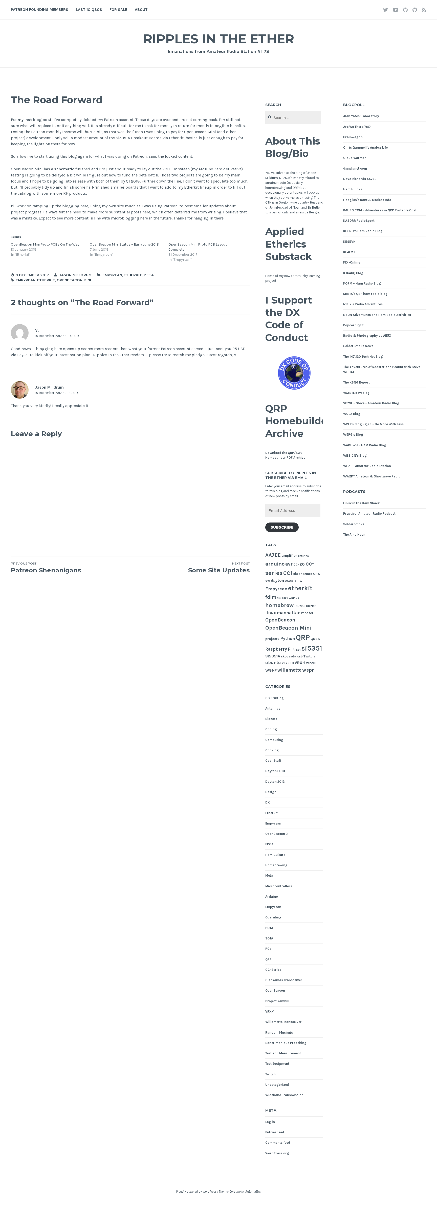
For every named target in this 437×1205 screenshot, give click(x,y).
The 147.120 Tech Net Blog (363, 356)
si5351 (311, 648)
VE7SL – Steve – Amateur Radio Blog (371, 403)
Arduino (271, 896)
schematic (64, 169)
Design (270, 792)
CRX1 (317, 574)
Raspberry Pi (278, 649)
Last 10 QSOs (89, 9)
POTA (269, 928)
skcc (284, 656)
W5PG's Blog (353, 434)
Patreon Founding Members (39, 9)
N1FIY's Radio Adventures (363, 304)
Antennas (272, 708)
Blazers (271, 719)
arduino (275, 564)
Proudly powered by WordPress (196, 1191)
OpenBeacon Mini (74, 280)
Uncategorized (277, 1085)
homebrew (279, 605)
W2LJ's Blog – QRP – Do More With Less (373, 424)
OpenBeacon (280, 620)
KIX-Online (351, 262)
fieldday (282, 597)
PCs (268, 949)
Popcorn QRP (353, 325)
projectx (272, 639)
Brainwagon (353, 137)
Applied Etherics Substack (288, 244)
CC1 (287, 573)
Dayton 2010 (275, 771)
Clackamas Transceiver (283, 980)
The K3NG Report (356, 382)
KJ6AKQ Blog (353, 273)
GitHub (294, 597)
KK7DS (311, 606)
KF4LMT (349, 252)
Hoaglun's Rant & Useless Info (367, 200)
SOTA (269, 938)
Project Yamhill (277, 1001)
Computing (274, 740)
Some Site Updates (219, 567)
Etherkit (133, 275)
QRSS (315, 639)
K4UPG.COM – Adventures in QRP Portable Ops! (379, 210)
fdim (270, 597)
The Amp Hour (354, 534)
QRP (303, 637)
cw (267, 580)
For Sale (118, 9)
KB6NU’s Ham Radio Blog (363, 231)
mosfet (307, 613)
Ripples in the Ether (218, 39)
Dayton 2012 (275, 782)
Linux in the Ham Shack (361, 503)
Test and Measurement (283, 1053)
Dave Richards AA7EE (359, 179)
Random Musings (279, 1032)
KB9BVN (349, 242)
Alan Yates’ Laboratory (361, 116)
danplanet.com (355, 168)
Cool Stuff (273, 760)
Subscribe (282, 527)
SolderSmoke (353, 524)
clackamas (302, 574)
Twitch (309, 656)
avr (289, 564)
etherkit (46, 280)
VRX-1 (300, 662)
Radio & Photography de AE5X (367, 335)
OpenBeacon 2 (276, 834)
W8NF (271, 670)
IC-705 (299, 606)
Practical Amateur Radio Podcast (369, 513)
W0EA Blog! (352, 414)
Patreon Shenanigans (46, 567)
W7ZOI (311, 663)
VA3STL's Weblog (356, 393)
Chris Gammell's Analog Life (365, 147)
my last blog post (35, 119)
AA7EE (273, 555)
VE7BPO (288, 663)
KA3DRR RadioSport (359, 221)
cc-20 (299, 564)
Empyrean (112, 275)
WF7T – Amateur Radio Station (367, 466)
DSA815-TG (293, 581)
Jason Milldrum (75, 275)
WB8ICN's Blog (355, 455)
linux (270, 612)
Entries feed (274, 1132)
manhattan (288, 612)
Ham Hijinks (352, 189)
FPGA (269, 844)
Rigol (297, 649)
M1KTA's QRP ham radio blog (365, 294)
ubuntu (273, 662)
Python (287, 638)
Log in (270, 1122)
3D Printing (274, 698)
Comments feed (277, 1142)
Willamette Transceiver (283, 1022)
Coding (271, 729)
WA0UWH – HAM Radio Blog (364, 445)
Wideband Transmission (284, 1095)
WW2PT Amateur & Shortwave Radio (372, 476)
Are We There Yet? (357, 127)
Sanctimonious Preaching (286, 1043)
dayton (277, 580)
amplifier (289, 555)
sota (292, 656)
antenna (303, 555)
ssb (300, 656)
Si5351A (272, 656)
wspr (308, 670)
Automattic (252, 1191)
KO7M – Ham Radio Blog (362, 283)
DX (267, 802)
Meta (148, 275)
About (141, 9)
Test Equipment (277, 1064)
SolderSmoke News (358, 346)
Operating (273, 917)
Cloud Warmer (354, 158)
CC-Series (273, 970)
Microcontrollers (278, 886)
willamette (289, 670)
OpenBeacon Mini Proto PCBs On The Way (45, 244)
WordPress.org (277, 1153)
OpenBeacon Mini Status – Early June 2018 (124, 244)
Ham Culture (275, 855)
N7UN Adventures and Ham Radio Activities (377, 315)
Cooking (272, 750)
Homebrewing (276, 865)
